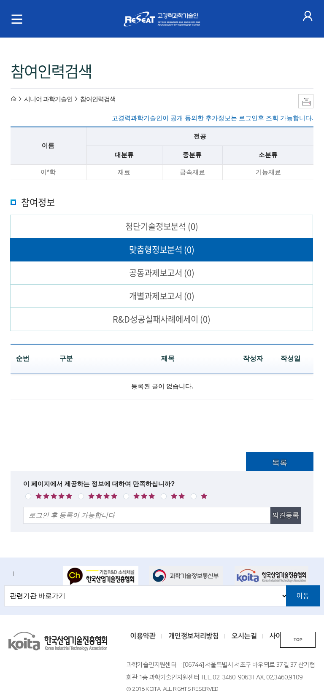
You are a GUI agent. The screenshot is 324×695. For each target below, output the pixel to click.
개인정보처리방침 (193, 636)
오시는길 (244, 636)
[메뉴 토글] (17, 19)
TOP (298, 639)
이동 (303, 596)
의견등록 (285, 515)
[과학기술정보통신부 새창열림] (186, 575)
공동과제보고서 (161, 273)
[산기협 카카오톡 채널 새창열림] (100, 576)
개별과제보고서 (161, 296)
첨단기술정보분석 (161, 226)
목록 (279, 462)
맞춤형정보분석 (161, 249)
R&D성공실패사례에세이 (162, 319)
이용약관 (143, 636)
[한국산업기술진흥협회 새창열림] (272, 575)
